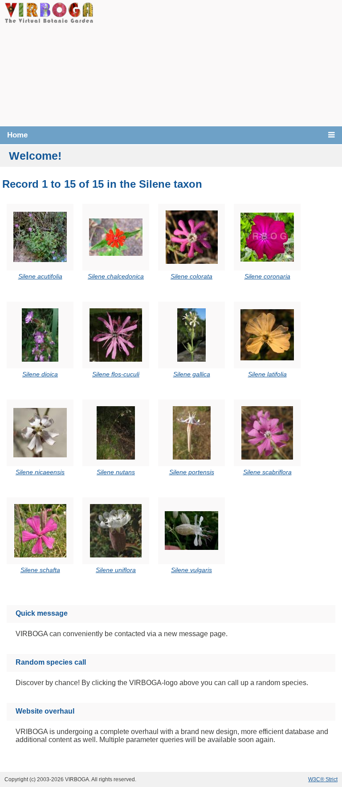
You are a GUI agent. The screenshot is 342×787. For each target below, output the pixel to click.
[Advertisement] (218, 62)
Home (17, 135)
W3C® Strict (323, 779)
